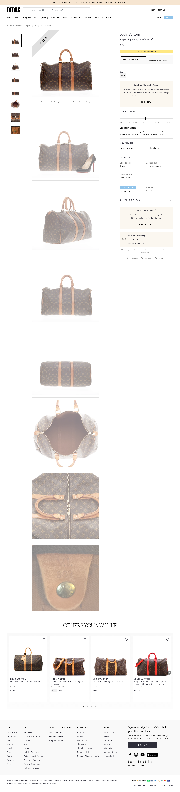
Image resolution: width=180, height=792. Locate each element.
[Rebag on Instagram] (136, 754)
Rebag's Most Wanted (34, 756)
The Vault (81, 744)
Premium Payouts (32, 760)
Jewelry (45, 17)
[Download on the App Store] (152, 755)
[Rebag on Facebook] (130, 755)
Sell (168, 17)
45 (122, 75)
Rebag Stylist (83, 752)
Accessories (76, 17)
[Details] (156, 210)
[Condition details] (134, 111)
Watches (55, 17)
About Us (81, 732)
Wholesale (106, 17)
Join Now (146, 102)
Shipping (108, 740)
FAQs (106, 736)
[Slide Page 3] (92, 706)
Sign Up (161, 10)
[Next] (169, 673)
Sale (97, 17)
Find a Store (82, 740)
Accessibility (109, 756)
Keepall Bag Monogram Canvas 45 (136, 39)
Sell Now (28, 732)
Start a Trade (146, 224)
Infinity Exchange (32, 752)
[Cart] (169, 10)
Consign (27, 740)
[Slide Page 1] (84, 706)
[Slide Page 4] (96, 706)
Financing (108, 748)
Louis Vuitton (130, 34)
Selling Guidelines (32, 764)
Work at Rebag (110, 752)
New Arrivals (13, 17)
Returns (107, 744)
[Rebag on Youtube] (143, 755)
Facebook (147, 258)
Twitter (160, 258)
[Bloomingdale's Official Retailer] (140, 762)
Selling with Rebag (32, 736)
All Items (18, 25)
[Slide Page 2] (88, 706)
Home (9, 25)
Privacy (162, 785)
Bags (36, 17)
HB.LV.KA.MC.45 (127, 191)
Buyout (27, 748)
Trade (158, 17)
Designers (26, 17)
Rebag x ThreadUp (32, 768)
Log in (152, 10)
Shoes (65, 17)
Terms (170, 785)
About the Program (57, 732)
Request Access (56, 736)
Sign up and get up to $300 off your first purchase (147, 729)
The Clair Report (84, 748)
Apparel (88, 17)
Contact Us (109, 732)
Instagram (133, 258)
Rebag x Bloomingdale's (88, 756)
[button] (65, 63)
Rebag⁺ (80, 736)
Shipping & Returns (131, 200)
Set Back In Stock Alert (133, 60)
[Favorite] (43, 639)
